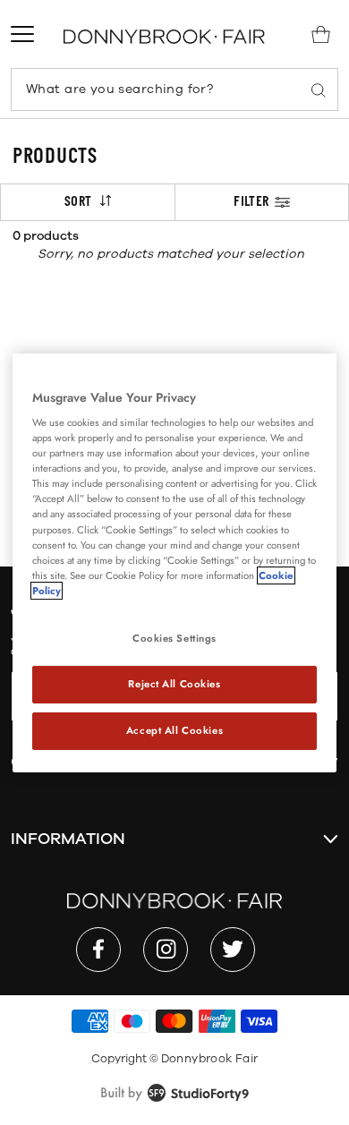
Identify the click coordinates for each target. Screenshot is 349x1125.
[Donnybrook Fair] (164, 36)
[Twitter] (232, 949)
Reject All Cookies (174, 684)
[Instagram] (165, 949)
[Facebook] (98, 949)
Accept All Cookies (174, 730)
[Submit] (318, 89)
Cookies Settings (174, 638)
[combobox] (174, 89)
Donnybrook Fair (210, 1059)
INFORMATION (68, 838)
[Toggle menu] (22, 34)
